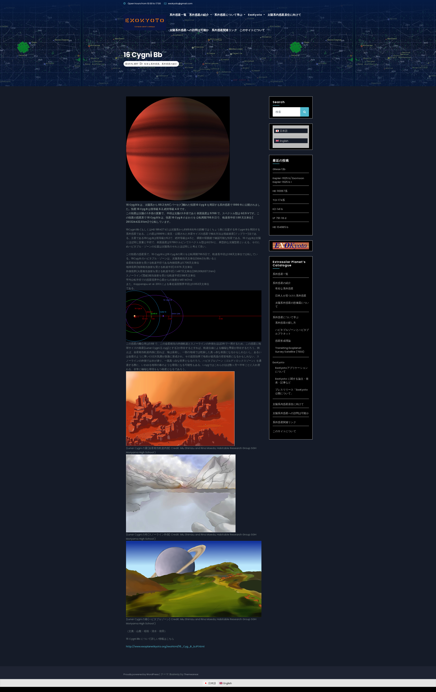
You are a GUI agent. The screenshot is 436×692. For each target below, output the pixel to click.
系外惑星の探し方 (285, 322)
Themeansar (191, 674)
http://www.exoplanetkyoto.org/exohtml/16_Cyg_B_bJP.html (165, 646)
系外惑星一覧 (178, 15)
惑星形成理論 (283, 341)
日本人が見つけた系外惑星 (290, 295)
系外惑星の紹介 (199, 15)
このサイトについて (252, 30)
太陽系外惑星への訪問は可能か (189, 30)
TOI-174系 (279, 200)
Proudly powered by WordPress (141, 674)
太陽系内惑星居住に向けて (284, 15)
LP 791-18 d (279, 218)
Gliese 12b (279, 169)
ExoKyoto (255, 15)
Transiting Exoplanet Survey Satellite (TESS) (290, 349)
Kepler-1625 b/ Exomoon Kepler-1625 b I (288, 180)
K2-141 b (278, 209)
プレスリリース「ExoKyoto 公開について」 (291, 391)
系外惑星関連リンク (224, 30)
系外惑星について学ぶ (228, 15)
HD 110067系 (280, 191)
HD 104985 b (280, 227)
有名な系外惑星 (152, 63)
